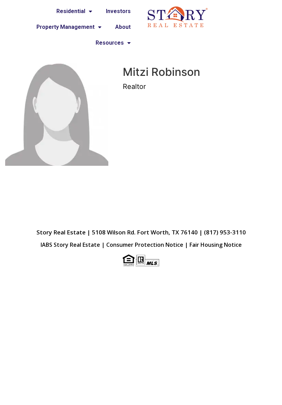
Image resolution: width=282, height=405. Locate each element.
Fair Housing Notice (215, 244)
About (123, 27)
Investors (118, 11)
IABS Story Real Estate (70, 244)
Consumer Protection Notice (144, 244)
